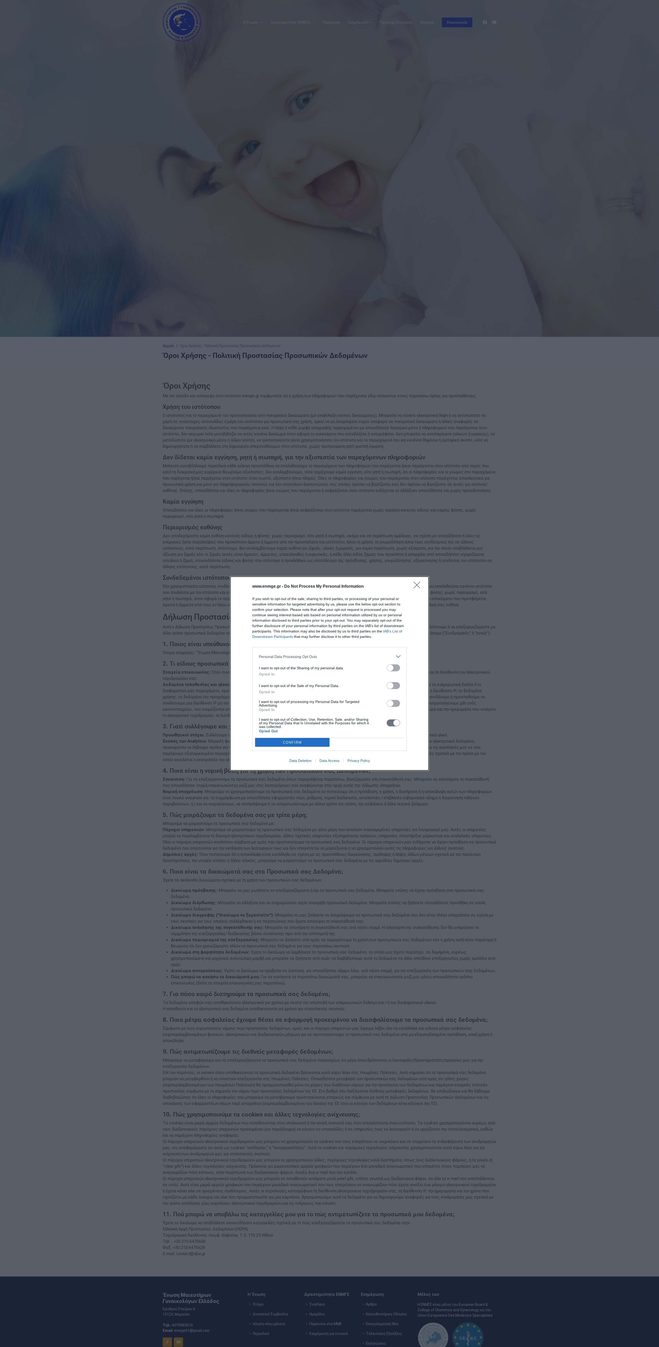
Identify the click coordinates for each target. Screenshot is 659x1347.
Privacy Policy (359, 761)
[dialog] (329, 673)
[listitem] (329, 656)
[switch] (393, 667)
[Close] (418, 587)
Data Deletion (300, 761)
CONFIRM (292, 742)
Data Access (329, 761)
